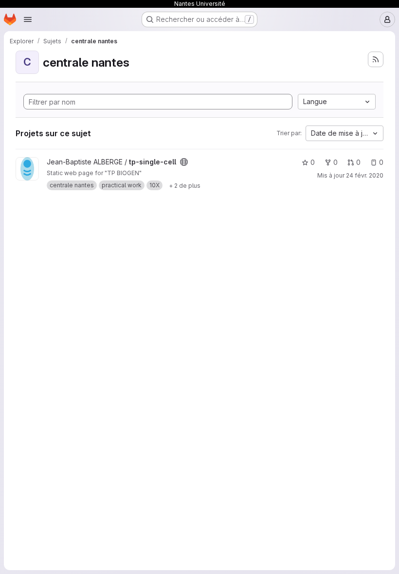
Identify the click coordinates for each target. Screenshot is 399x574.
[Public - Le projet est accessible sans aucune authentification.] (184, 162)
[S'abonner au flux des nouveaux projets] (375, 59)
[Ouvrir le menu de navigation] (28, 19)
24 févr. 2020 (364, 175)
